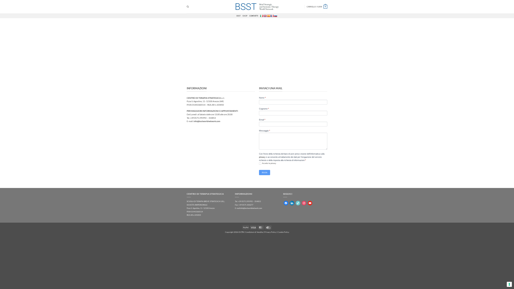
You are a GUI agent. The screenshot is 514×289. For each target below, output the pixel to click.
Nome (262, 98)
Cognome (264, 109)
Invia (264, 172)
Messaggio (264, 131)
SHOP (245, 16)
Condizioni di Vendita (254, 232)
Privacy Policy (270, 232)
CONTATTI (253, 16)
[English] (265, 15)
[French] (272, 15)
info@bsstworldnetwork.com (207, 121)
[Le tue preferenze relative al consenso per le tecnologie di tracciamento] (509, 284)
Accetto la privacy (269, 163)
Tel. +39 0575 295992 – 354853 (248, 201)
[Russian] (275, 15)
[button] (317, 6)
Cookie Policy (283, 232)
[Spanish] (269, 15)
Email (262, 120)
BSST (239, 16)
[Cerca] (188, 6)
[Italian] (262, 15)
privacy (262, 157)
